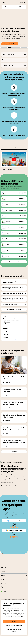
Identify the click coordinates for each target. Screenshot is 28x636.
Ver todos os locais (14, 261)
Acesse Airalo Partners (7, 485)
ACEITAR (14, 621)
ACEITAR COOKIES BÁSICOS (14, 625)
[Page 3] (17, 47)
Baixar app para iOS (15, 520)
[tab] (7, 147)
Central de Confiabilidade (18, 599)
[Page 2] (11, 47)
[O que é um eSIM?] (14, 159)
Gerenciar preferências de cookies (14, 630)
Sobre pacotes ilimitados (9, 43)
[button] (24, 2)
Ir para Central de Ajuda (14, 309)
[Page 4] (24, 47)
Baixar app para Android (15, 530)
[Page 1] (4, 47)
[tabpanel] (14, 161)
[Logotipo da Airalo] (4, 2)
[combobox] (14, 7)
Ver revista (14, 451)
